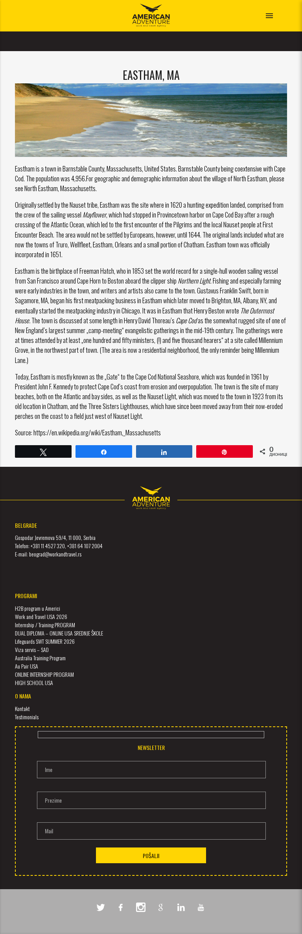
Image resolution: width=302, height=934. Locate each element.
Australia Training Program (40, 658)
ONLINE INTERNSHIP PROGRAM (44, 674)
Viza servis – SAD (32, 649)
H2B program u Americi (37, 608)
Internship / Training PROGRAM (45, 625)
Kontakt (22, 708)
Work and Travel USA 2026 (41, 616)
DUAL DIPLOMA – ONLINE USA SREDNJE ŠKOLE (59, 633)
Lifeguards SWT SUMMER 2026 (45, 641)
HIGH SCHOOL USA (34, 682)
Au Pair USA (26, 666)
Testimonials (27, 717)
